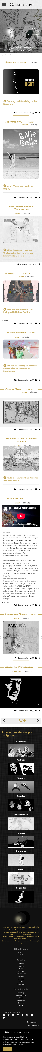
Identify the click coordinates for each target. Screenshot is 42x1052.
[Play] (4, 525)
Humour (21, 976)
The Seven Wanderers (15, 332)
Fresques (21, 964)
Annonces (21, 979)
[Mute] (34, 525)
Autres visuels (21, 974)
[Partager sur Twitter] (38, 113)
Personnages (21, 995)
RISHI (21, 955)
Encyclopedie (21, 990)
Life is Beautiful (13, 122)
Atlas (21, 998)
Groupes (21, 1003)
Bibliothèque (21, 949)
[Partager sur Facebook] (35, 113)
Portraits (23, 62)
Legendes (21, 984)
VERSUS (21, 952)
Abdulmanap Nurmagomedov (19, 667)
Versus (17, 214)
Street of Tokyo (13, 389)
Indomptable (11, 62)
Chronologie (21, 993)
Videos (17, 503)
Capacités (21, 1000)
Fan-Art (21, 971)
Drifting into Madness (16, 614)
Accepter (8, 1049)
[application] (21, 516)
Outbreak (10, 273)
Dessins (21, 960)
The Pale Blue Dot (14, 498)
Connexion (32, 1022)
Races (21, 1005)
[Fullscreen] (37, 525)
